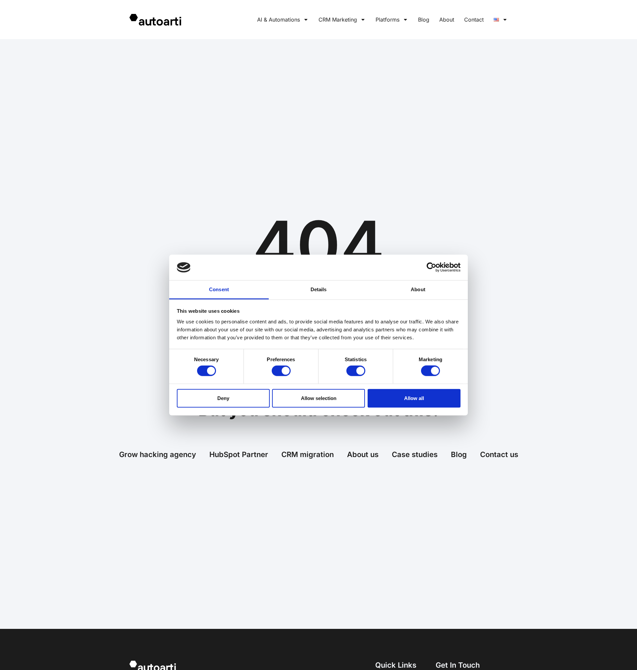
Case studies (415, 454)
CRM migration (307, 454)
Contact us (499, 454)
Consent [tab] (219, 289)
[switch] (281, 371)
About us (363, 454)
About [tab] (418, 289)
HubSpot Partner (238, 454)
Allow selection (318, 398)
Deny (223, 398)
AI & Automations (278, 19)
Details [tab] (319, 289)
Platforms (387, 19)
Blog (423, 19)
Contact (474, 19)
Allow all (414, 398)
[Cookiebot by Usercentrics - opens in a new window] (431, 267)
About (446, 19)
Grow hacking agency (157, 454)
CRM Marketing (337, 19)
